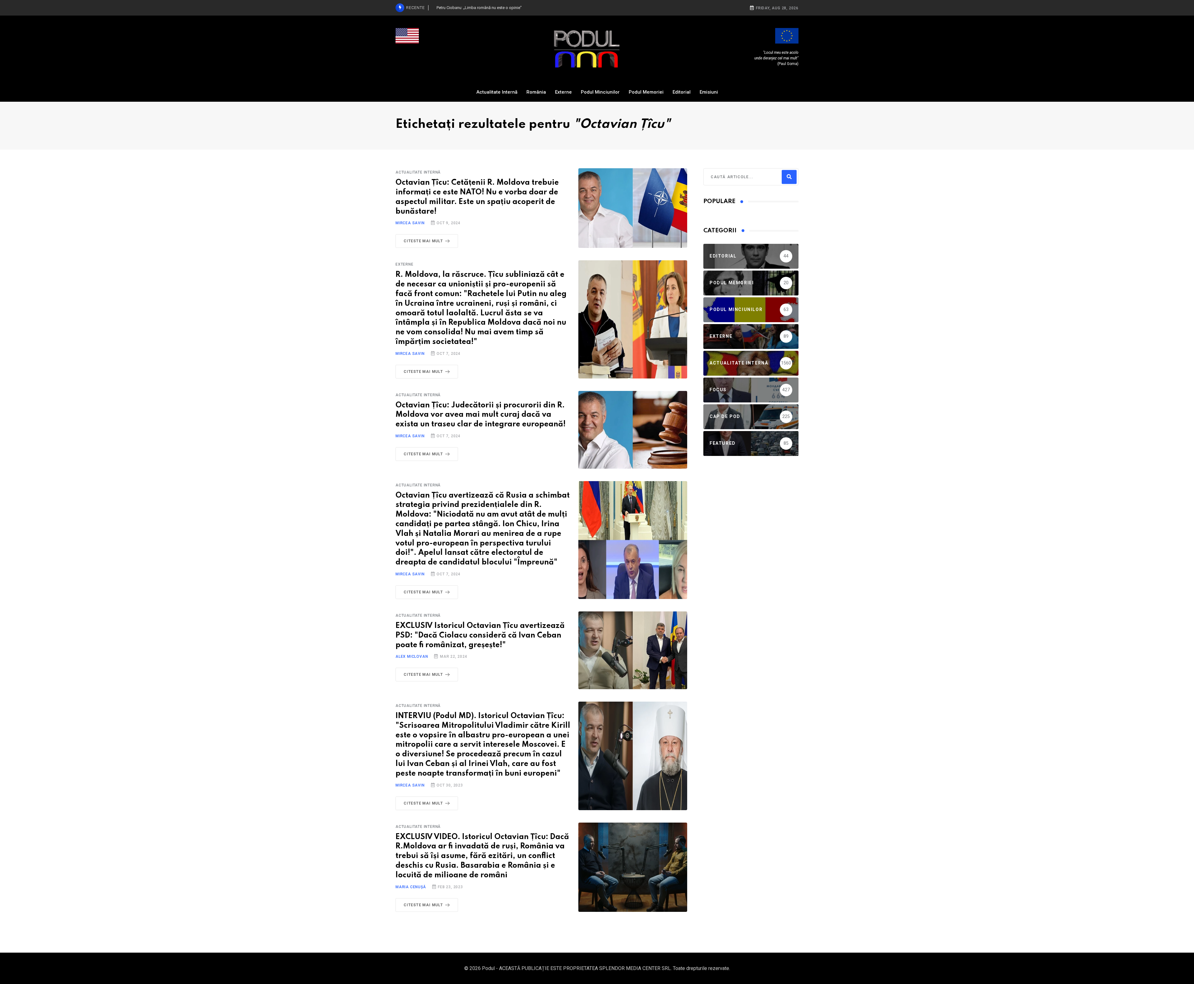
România (536, 92)
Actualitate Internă (496, 92)
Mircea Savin (410, 223)
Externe (563, 92)
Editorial (682, 92)
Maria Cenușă (411, 887)
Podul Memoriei (646, 92)
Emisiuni (709, 92)
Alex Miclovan (412, 656)
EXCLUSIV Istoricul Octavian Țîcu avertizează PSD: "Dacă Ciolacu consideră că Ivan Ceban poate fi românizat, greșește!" (480, 635)
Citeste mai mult (423, 241)
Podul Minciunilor (600, 92)
